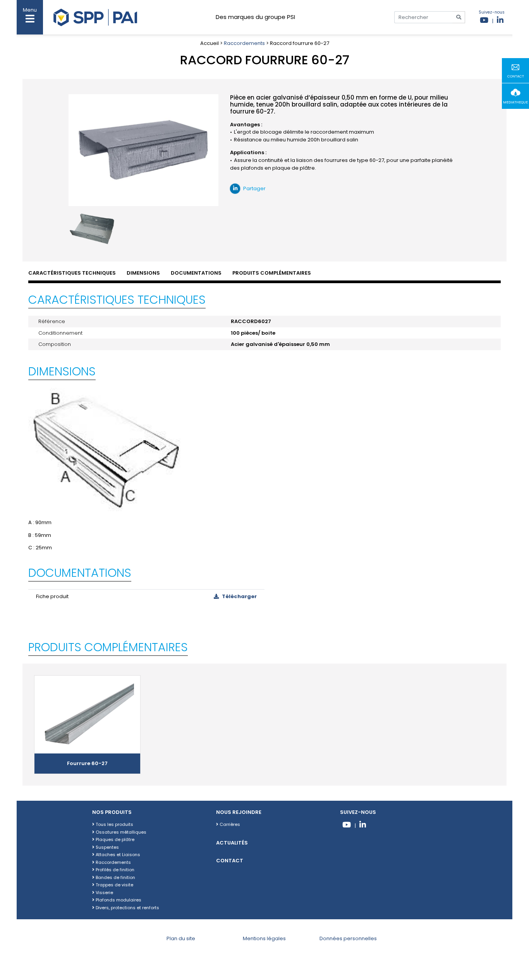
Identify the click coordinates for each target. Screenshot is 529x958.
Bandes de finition (114, 877)
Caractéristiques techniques (72, 273)
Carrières (229, 824)
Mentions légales (264, 938)
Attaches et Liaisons (117, 854)
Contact (229, 860)
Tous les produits (113, 824)
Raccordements (244, 43)
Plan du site (181, 938)
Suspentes (106, 847)
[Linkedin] (500, 21)
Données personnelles (348, 938)
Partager (254, 188)
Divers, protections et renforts (126, 908)
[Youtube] (484, 21)
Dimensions (143, 273)
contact (515, 76)
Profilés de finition (114, 870)
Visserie (103, 892)
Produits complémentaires (271, 273)
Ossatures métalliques (120, 832)
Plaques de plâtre (114, 839)
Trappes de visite (113, 885)
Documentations (196, 273)
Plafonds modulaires (117, 900)
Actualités (232, 842)
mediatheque (515, 102)
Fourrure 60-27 (87, 763)
